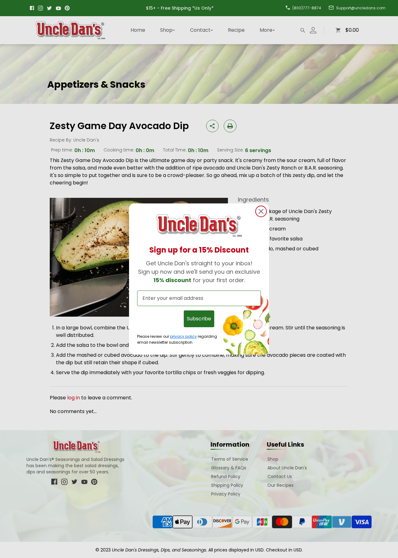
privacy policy (183, 336)
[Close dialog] (261, 211)
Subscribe (199, 318)
